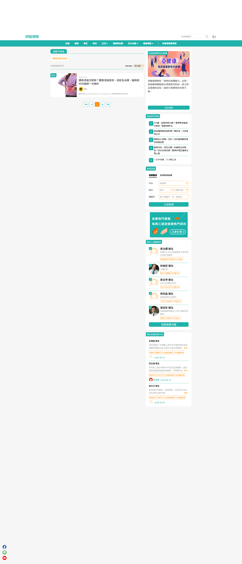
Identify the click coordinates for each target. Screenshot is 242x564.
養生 (86, 43)
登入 (214, 36)
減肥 (77, 43)
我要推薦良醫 (168, 324)
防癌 (68, 43)
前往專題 (169, 107)
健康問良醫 (118, 43)
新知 (95, 43)
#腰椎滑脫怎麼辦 (59, 58)
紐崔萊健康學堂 (169, 43)
